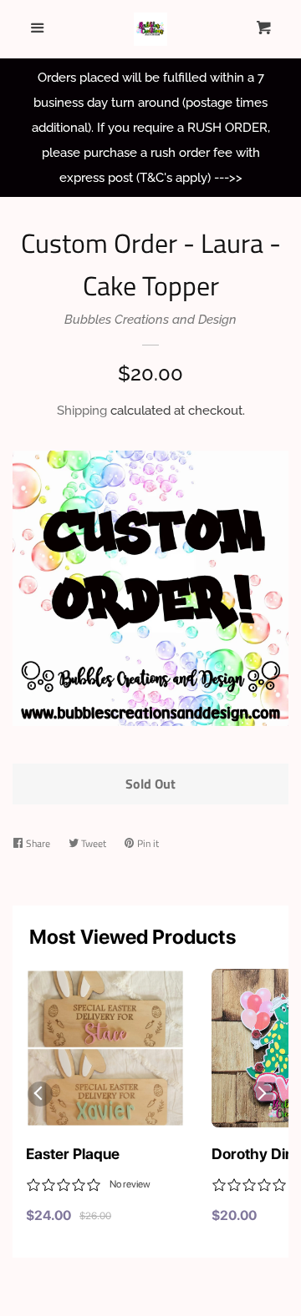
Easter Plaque (73, 1153)
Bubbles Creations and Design (150, 319)
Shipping (82, 410)
